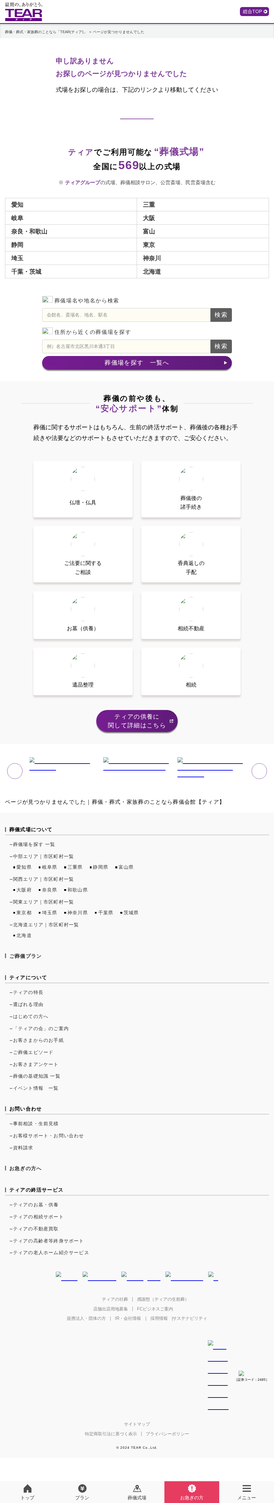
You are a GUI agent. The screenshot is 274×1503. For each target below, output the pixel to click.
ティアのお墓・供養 (36, 1204)
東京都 (24, 912)
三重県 (75, 867)
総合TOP (252, 11)
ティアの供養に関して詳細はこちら (137, 721)
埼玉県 (49, 912)
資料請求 (23, 1147)
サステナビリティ (189, 1318)
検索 (221, 314)
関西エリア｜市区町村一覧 (43, 879)
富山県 (126, 867)
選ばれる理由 (28, 1004)
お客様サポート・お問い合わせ (48, 1135)
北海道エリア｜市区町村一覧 (46, 924)
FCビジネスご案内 (155, 1308)
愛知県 (24, 867)
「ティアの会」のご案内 (41, 1028)
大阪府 (24, 889)
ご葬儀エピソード (33, 1052)
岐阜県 (49, 867)
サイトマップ (137, 1424)
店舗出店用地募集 (110, 1308)
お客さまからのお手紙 (38, 1040)
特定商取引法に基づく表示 (111, 1433)
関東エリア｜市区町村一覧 (43, 902)
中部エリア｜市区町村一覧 (43, 856)
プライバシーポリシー (167, 1433)
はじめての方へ (30, 1016)
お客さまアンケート (36, 1064)
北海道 (24, 935)
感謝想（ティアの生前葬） (163, 1299)
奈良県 (49, 889)
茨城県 (131, 912)
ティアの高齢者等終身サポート (48, 1240)
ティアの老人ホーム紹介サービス (51, 1252)
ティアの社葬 (115, 1299)
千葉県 (106, 912)
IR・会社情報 (128, 1318)
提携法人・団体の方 (86, 1318)
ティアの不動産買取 (36, 1228)
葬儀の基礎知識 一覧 (36, 1076)
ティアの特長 (28, 992)
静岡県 (100, 867)
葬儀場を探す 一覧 (34, 844)
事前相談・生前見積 (36, 1123)
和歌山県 (77, 889)
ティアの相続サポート (38, 1216)
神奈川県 (77, 912)
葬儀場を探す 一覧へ (137, 362)
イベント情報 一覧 (36, 1088)
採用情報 (159, 1318)
